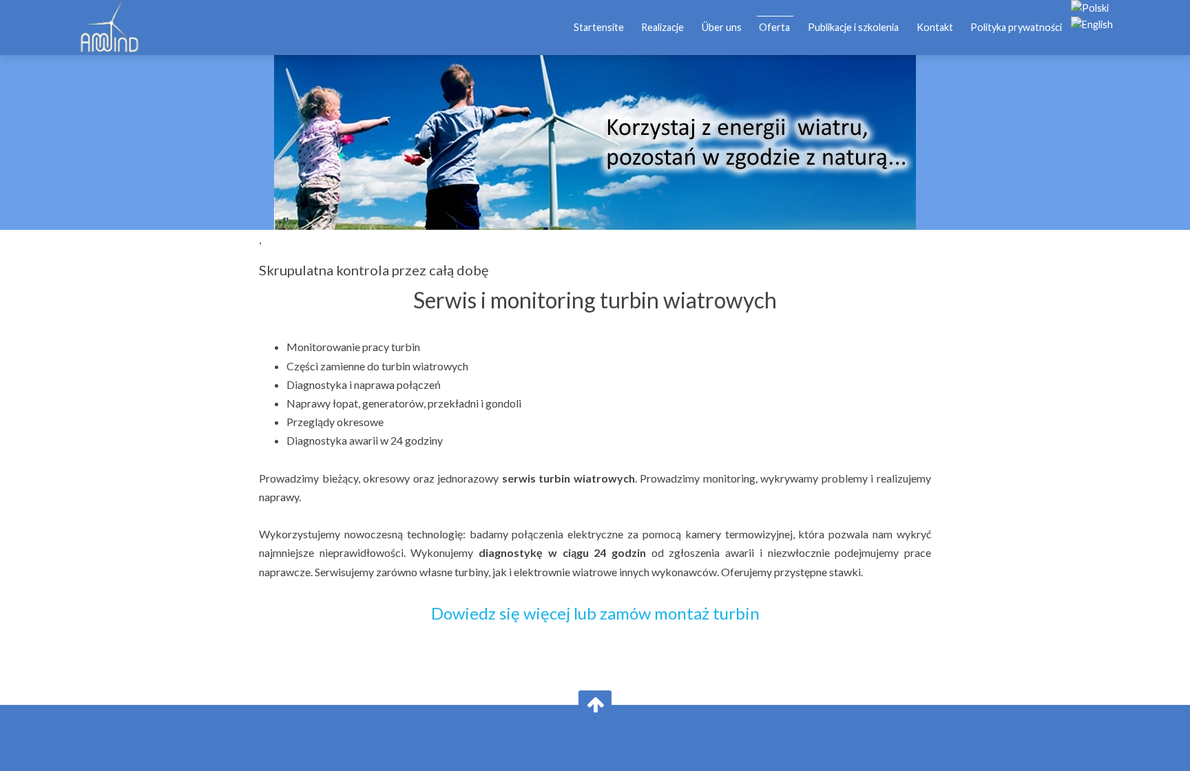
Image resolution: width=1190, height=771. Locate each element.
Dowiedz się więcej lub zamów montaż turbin (595, 613)
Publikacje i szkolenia (853, 27)
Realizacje (662, 27)
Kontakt (935, 27)
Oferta (774, 27)
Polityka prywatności (1016, 27)
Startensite (599, 27)
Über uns (722, 27)
